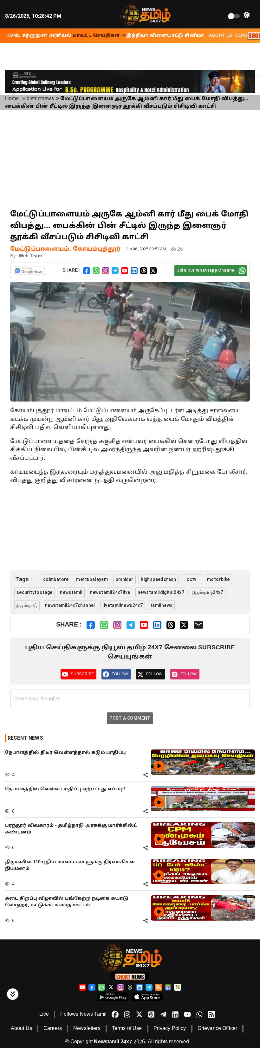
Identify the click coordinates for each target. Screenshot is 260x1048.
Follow (120, 674)
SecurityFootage (34, 592)
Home (12, 99)
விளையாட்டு (166, 35)
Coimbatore (56, 579)
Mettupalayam (92, 579)
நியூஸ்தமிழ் (26, 605)
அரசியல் (60, 35)
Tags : (23, 579)
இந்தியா (137, 35)
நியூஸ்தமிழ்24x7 (207, 592)
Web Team (30, 256)
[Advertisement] (130, 159)
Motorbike (218, 579)
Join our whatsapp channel (206, 270)
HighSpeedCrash (158, 579)
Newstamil (71, 592)
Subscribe (82, 674)
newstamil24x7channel (70, 605)
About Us (221, 35)
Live (44, 1014)
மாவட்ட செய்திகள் (96, 35)
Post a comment (130, 718)
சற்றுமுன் (34, 35)
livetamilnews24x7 (122, 605)
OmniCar (124, 579)
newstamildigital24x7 (161, 592)
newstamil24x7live (110, 592)
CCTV (192, 579)
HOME (13, 35)
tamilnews (161, 605)
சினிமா (194, 35)
